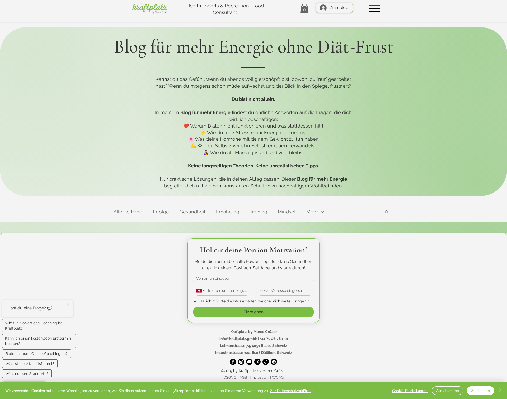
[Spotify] (274, 362)
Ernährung (227, 211)
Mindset (287, 211)
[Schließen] (500, 390)
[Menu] (374, 9)
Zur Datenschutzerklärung (292, 390)
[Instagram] (241, 362)
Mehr (312, 211)
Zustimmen (480, 390)
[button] (304, 8)
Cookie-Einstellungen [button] (410, 390)
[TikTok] (265, 362)
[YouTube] (249, 362)
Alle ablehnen (447, 390)
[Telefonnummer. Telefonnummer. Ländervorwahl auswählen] (201, 291)
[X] (257, 362)
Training (258, 211)
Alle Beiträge (128, 211)
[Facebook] (233, 362)
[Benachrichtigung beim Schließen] (68, 304)
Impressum (259, 377)
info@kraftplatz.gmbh (238, 338)
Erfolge (161, 211)
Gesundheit (192, 211)
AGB (243, 377)
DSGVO (230, 377)
